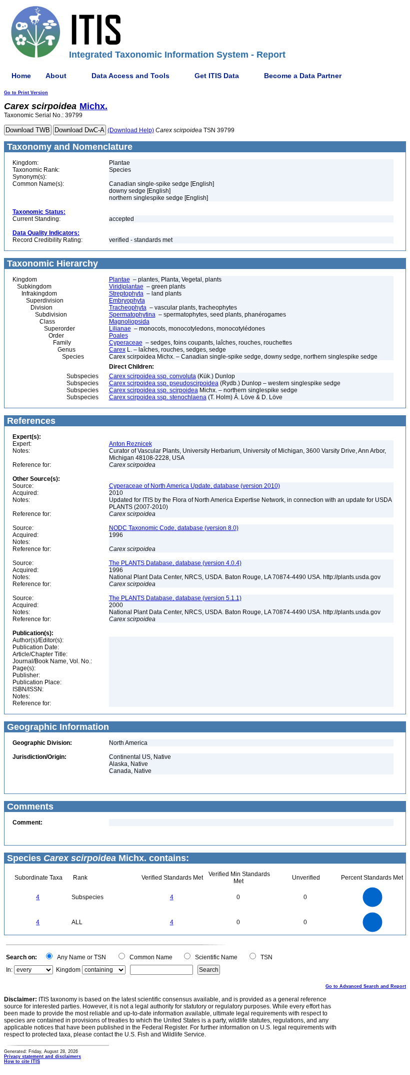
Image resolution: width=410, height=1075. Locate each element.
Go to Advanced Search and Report (366, 986)
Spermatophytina (132, 314)
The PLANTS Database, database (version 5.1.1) (175, 598)
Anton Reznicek (130, 443)
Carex (117, 349)
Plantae (119, 279)
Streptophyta (126, 293)
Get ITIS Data (216, 76)
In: (9, 969)
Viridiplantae (126, 286)
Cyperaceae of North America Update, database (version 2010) (194, 485)
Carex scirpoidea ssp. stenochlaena (157, 397)
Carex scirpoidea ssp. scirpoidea (153, 390)
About (56, 76)
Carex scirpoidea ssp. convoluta (152, 376)
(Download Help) (131, 130)
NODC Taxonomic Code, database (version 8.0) (173, 527)
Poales (118, 335)
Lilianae (120, 328)
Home (21, 76)
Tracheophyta (127, 307)
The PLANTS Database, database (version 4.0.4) (175, 563)
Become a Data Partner (303, 76)
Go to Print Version (26, 92)
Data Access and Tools (131, 76)
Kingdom (68, 969)
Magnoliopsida (129, 321)
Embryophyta (127, 300)
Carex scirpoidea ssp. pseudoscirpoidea (163, 383)
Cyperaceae (125, 342)
